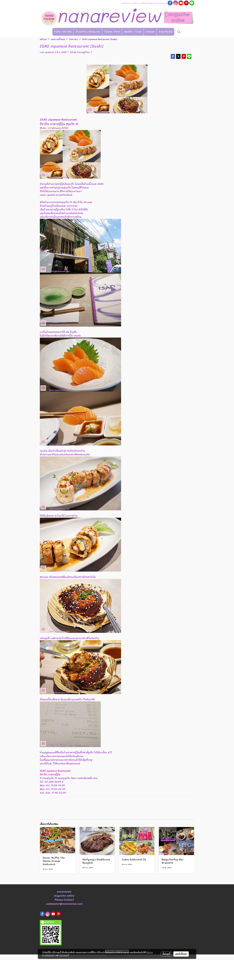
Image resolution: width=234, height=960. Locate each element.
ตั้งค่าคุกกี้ (166, 954)
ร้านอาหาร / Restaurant (88, 32)
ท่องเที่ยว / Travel (133, 32)
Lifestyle (150, 32)
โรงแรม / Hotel (112, 32)
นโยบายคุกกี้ (64, 955)
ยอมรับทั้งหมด (181, 954)
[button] (179, 31)
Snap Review (165, 32)
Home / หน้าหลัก (63, 32)
